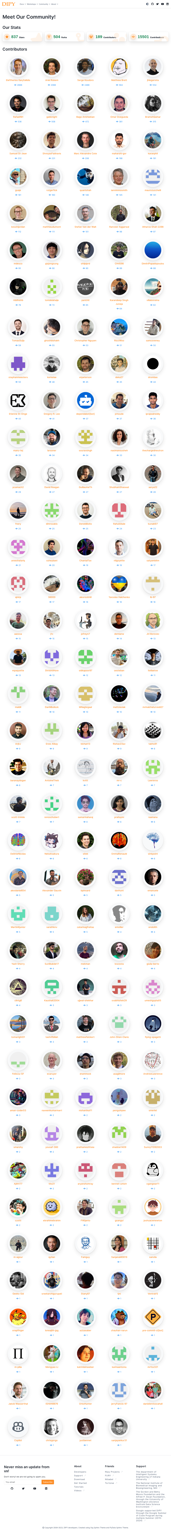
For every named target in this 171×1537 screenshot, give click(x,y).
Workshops (31, 4)
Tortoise (110, 1483)
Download (79, 1479)
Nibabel (109, 1479)
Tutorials (78, 1487)
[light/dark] (147, 4)
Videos (78, 1490)
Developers (80, 1472)
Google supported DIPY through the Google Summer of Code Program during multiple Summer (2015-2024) (151, 1515)
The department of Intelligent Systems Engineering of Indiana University (148, 1476)
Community (43, 4)
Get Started (80, 1483)
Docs (22, 4)
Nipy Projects (112, 1472)
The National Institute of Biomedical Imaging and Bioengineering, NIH (149, 1485)
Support (79, 1475)
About (53, 4)
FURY (108, 1475)
